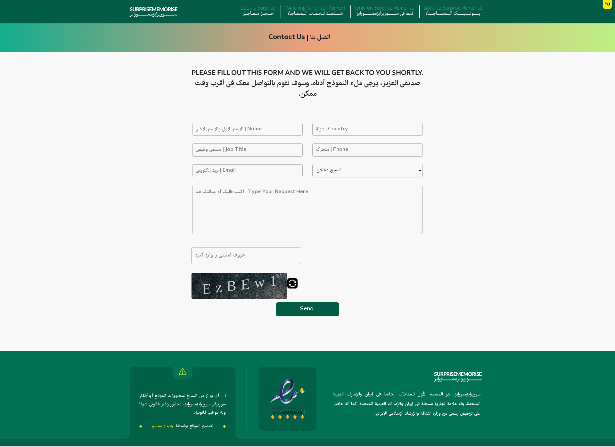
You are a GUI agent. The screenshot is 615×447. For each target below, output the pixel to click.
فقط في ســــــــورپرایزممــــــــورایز (384, 11)
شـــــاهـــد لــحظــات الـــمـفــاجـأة (315, 11)
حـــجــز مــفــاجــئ (258, 11)
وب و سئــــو (162, 426)
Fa (607, 4)
